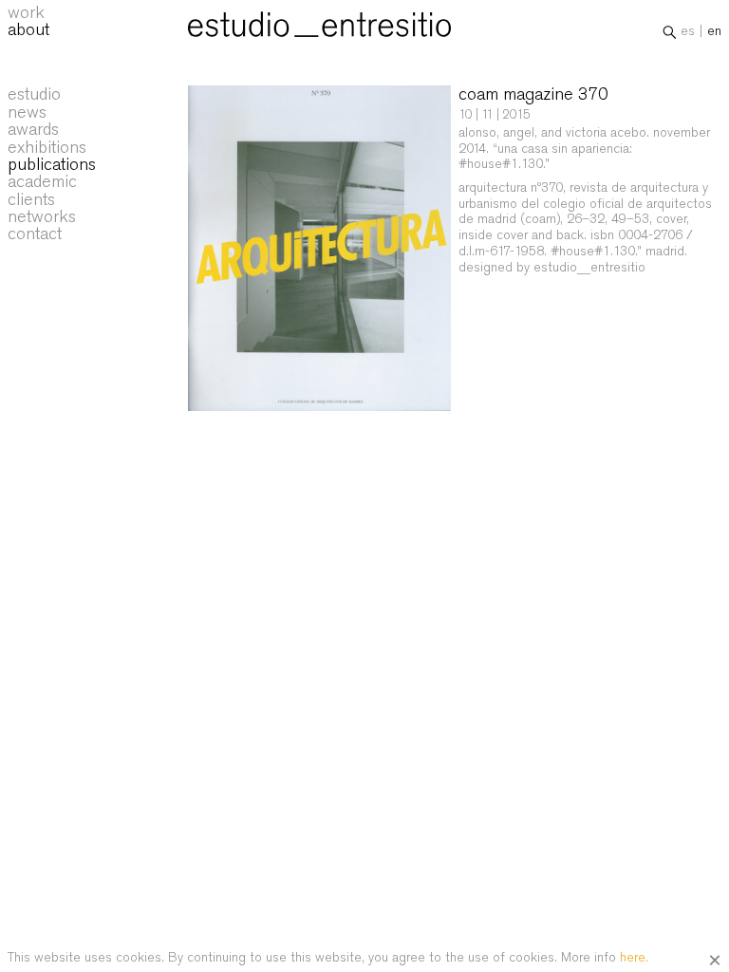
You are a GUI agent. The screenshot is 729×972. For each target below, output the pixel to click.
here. (634, 956)
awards (33, 129)
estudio (34, 94)
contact (35, 233)
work (26, 12)
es (688, 30)
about (28, 29)
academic (42, 181)
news (27, 112)
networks (42, 216)
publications (52, 164)
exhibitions (47, 147)
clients (31, 199)
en (714, 30)
